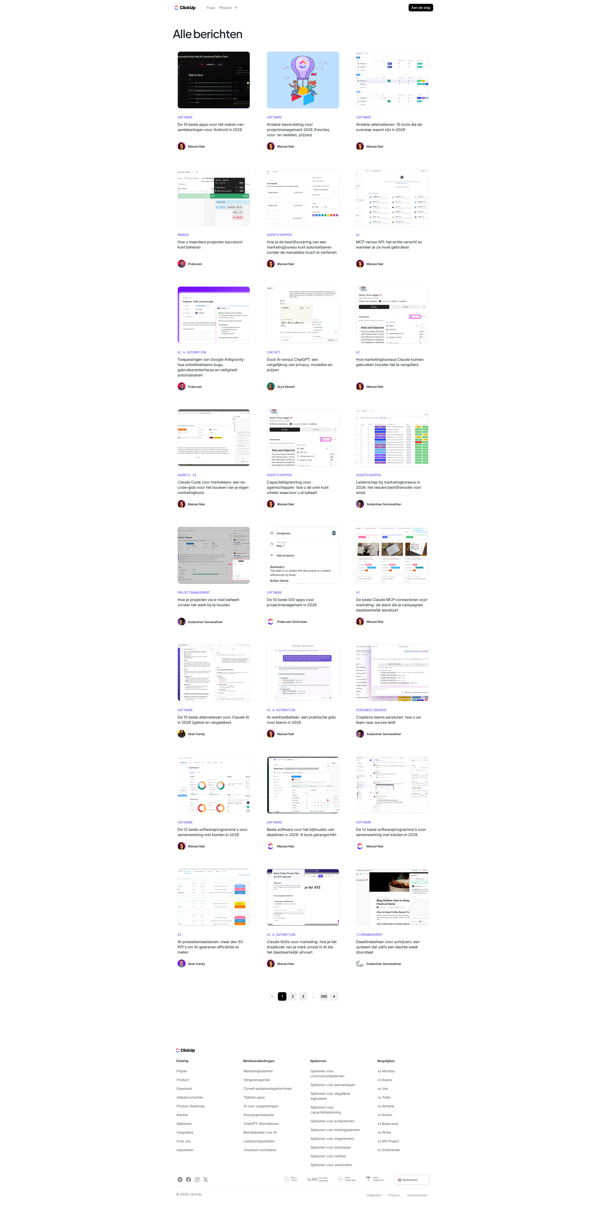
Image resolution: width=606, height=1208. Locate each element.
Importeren (185, 1150)
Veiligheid (373, 1195)
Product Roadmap (191, 1106)
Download (184, 1088)
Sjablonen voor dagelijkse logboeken (330, 1095)
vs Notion (385, 1115)
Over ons (184, 1141)
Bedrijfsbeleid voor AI (260, 1132)
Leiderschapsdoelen (259, 1141)
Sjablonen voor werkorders (331, 1165)
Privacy (394, 1195)
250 (324, 996)
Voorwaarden (417, 1195)
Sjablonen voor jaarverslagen (333, 1085)
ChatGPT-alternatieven (261, 1124)
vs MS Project (388, 1141)
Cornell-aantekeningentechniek (268, 1088)
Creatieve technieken (260, 1150)
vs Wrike (384, 1132)
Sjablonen (184, 1124)
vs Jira (383, 1088)
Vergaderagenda (257, 1080)
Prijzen (182, 1071)
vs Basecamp (388, 1124)
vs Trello (384, 1097)
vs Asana (385, 1080)
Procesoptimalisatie (259, 1115)
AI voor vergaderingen (261, 1106)
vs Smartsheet (389, 1150)
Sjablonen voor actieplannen (332, 1121)
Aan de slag (420, 7)
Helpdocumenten (190, 1097)
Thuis (210, 8)
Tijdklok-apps (254, 1097)
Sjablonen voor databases (331, 1147)
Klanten (182, 1115)
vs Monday (386, 1071)
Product (183, 1080)
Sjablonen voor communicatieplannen (327, 1073)
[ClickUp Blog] (184, 7)
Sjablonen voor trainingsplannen (335, 1130)
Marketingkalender (258, 1071)
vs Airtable (386, 1106)
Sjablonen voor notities (328, 1156)
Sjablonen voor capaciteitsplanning (326, 1109)
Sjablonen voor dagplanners (332, 1138)
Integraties (185, 1132)
